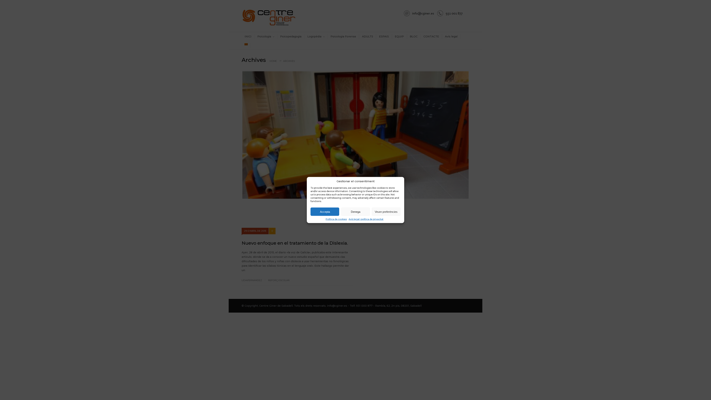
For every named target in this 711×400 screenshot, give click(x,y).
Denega (355, 211)
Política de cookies (336, 219)
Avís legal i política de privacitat (366, 219)
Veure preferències (386, 211)
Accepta (325, 211)
